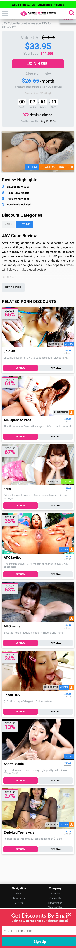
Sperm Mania (14, 764)
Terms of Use (55, 907)
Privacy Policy (55, 902)
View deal (56, 368)
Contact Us (55, 898)
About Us (55, 893)
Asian (8, 224)
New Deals (19, 898)
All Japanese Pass (17, 420)
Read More (13, 287)
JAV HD (9, 351)
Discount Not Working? (38, 93)
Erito (7, 489)
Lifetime (24, 224)
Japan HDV (12, 695)
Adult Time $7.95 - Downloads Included (38, 4)
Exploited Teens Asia (19, 832)
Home (19, 893)
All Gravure (12, 626)
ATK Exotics (12, 557)
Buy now (20, 368)
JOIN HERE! (38, 63)
